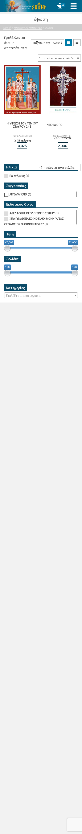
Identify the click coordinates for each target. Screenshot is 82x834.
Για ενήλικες (17, 176)
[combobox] (41, 295)
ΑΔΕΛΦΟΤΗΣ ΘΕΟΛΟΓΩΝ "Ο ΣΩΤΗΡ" (32, 213)
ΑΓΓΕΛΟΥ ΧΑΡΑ (18, 194)
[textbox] (41, 295)
